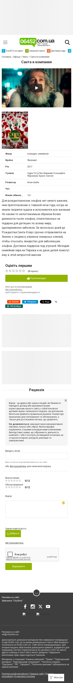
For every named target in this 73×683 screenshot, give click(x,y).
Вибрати (14, 533)
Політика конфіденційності (15, 674)
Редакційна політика (24, 676)
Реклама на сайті (10, 597)
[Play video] (36, 88)
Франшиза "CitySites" (12, 600)
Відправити (18, 566)
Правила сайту (37, 674)
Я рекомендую (38, 278)
